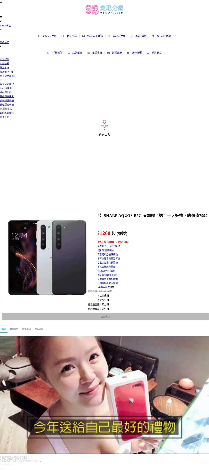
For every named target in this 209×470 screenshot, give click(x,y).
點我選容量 (93, 304)
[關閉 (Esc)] (10, 464)
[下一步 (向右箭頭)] (4, 468)
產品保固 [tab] (39, 329)
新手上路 (104, 134)
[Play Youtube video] (104, 395)
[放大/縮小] (1, 464)
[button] (104, 19)
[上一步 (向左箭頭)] (1, 468)
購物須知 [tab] (26, 329)
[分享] (7, 464)
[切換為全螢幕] (4, 464)
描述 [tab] (4, 329)
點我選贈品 (93, 309)
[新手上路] (104, 128)
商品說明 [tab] (14, 329)
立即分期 (105, 316)
